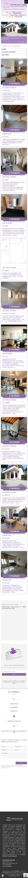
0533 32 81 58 (14, 704)
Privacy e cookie (20, 874)
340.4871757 (14, 711)
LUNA (17, 876)
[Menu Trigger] (26, 2)
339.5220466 (14, 707)
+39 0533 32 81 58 (15, 13)
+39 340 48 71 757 (22, 15)
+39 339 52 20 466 (11, 15)
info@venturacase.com (15, 12)
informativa (19, 765)
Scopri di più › (21, 42)
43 (20, 607)
